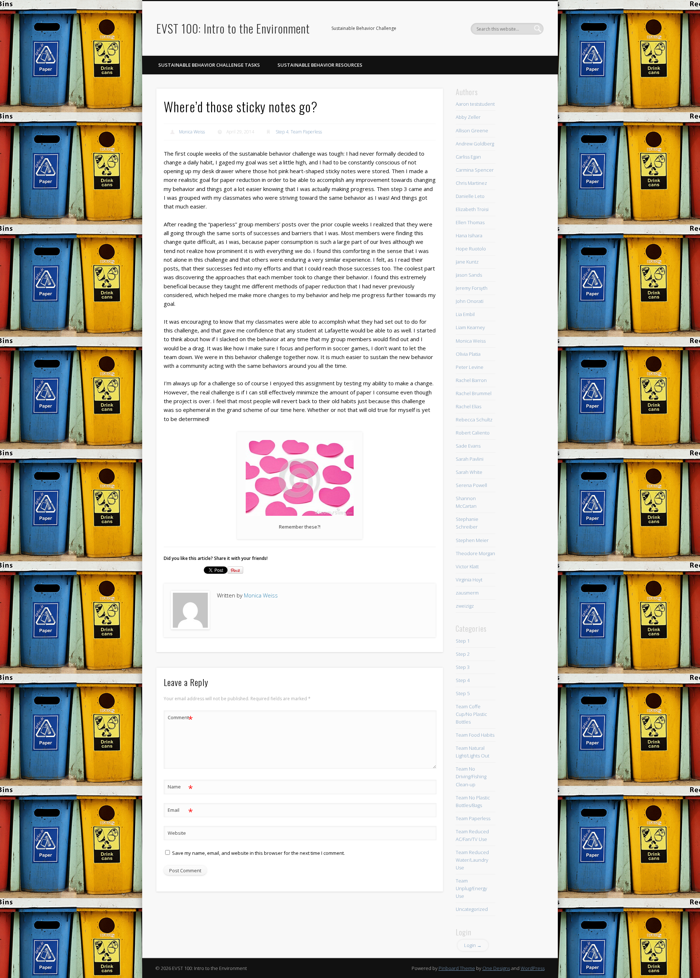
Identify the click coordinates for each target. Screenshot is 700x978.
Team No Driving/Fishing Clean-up (471, 776)
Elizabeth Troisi (472, 209)
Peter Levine (469, 367)
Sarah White (469, 472)
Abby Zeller (468, 117)
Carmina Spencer (475, 170)
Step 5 (463, 693)
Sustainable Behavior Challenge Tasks (209, 65)
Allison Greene (472, 130)
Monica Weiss (192, 132)
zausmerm (467, 592)
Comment (180, 718)
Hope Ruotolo (471, 248)
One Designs (496, 968)
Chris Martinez (471, 183)
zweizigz (465, 606)
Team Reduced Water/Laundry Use (472, 860)
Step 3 (463, 667)
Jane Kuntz (467, 261)
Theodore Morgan (475, 553)
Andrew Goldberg (475, 143)
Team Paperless (306, 132)
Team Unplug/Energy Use (471, 888)
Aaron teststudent (475, 104)
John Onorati (469, 301)
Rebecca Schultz (474, 419)
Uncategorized (472, 909)
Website (177, 833)
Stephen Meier (472, 540)
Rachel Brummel (473, 393)
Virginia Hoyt (469, 579)
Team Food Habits (475, 735)
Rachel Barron (471, 380)
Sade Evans (468, 446)
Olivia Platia (468, 354)
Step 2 (463, 654)
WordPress (533, 968)
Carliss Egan (468, 156)
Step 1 (463, 641)
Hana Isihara (469, 235)
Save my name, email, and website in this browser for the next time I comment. (258, 853)
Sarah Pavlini (469, 459)
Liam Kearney (470, 327)
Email (180, 811)
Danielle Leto (470, 196)
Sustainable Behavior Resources (319, 65)
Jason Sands (469, 275)
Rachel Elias (468, 406)
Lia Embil (465, 314)
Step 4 (282, 132)
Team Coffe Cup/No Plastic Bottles (471, 714)
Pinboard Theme (457, 968)
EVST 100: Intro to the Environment (233, 28)
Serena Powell (471, 485)
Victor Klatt (467, 566)
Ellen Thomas (470, 222)
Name (180, 787)
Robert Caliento (473, 432)
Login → (473, 945)
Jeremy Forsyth (471, 288)
